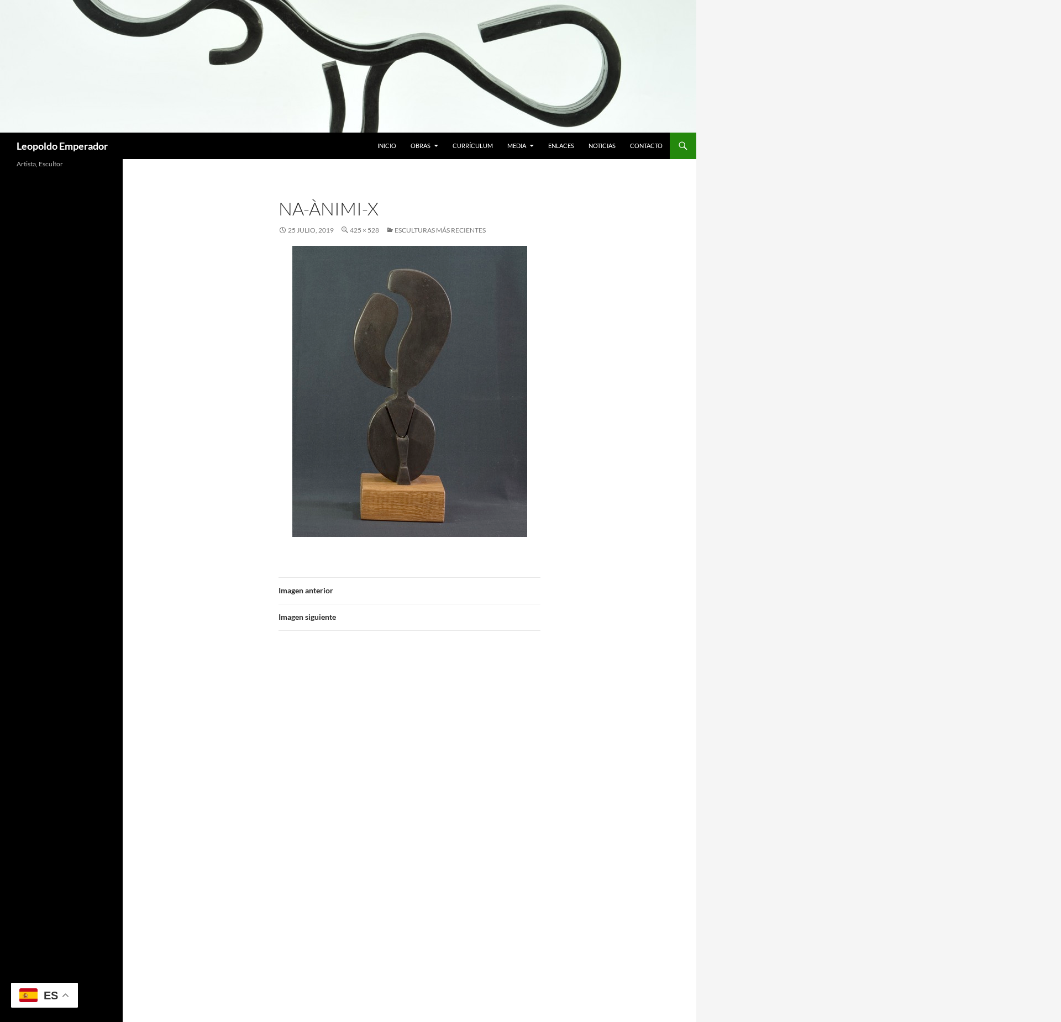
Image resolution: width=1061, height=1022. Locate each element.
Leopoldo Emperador (62, 146)
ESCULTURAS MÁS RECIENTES (440, 230)
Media (516, 145)
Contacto (646, 145)
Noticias (602, 145)
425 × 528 (364, 230)
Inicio (386, 145)
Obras (420, 145)
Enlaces (561, 145)
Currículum (473, 145)
